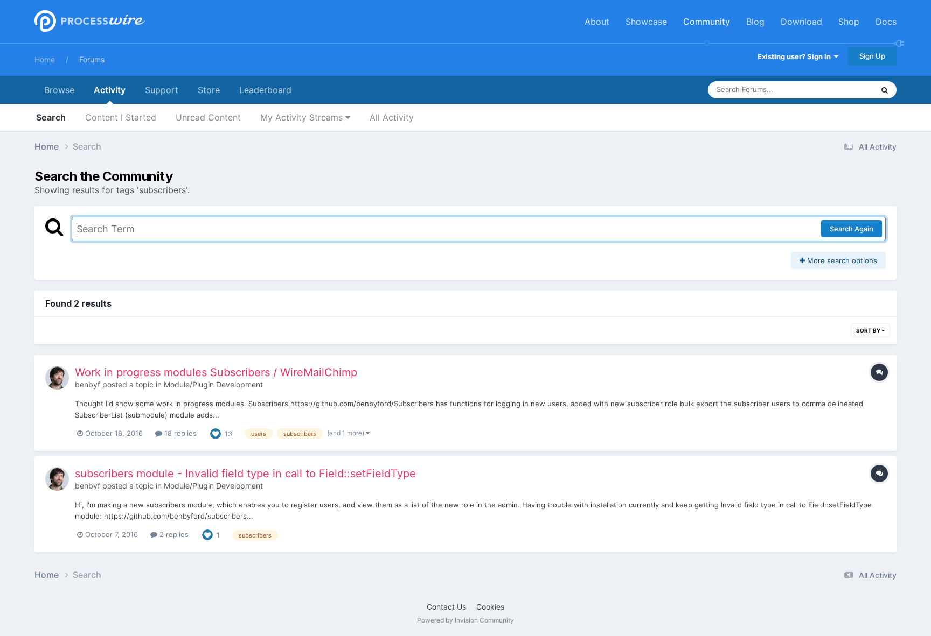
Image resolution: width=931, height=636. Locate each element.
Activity (110, 89)
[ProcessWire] (88, 22)
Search (51, 117)
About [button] (597, 21)
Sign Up (872, 56)
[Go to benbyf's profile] (57, 378)
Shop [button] (848, 21)
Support (161, 89)
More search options (841, 260)
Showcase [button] (646, 21)
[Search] (885, 89)
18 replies (179, 433)
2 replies (173, 534)
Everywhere (840, 90)
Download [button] (801, 21)
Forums (92, 59)
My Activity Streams (302, 117)
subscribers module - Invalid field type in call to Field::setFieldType (245, 473)
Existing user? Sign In (796, 56)
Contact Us (446, 606)
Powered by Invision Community (465, 620)
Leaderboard (265, 89)
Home (44, 59)
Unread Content (208, 117)
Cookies (490, 606)
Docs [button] (886, 21)
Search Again (851, 228)
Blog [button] (755, 21)
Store (209, 89)
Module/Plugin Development (213, 384)
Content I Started (120, 117)
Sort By (868, 330)
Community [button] (706, 21)
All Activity (392, 117)
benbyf (87, 384)
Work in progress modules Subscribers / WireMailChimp (216, 372)
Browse (59, 89)
